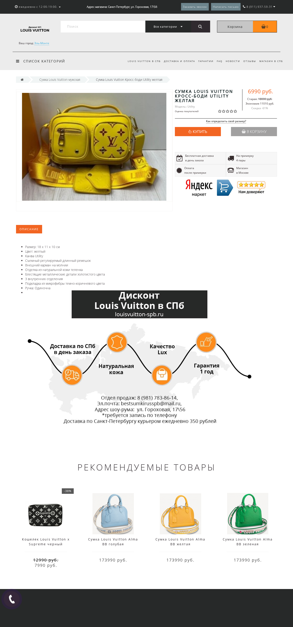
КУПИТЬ (200, 131)
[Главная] (22, 79)
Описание (29, 229)
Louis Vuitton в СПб (144, 61)
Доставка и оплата (179, 61)
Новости (233, 61)
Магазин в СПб (271, 61)
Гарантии (206, 61)
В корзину (256, 131)
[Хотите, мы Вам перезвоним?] (11, 599)
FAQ (219, 61)
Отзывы (249, 61)
